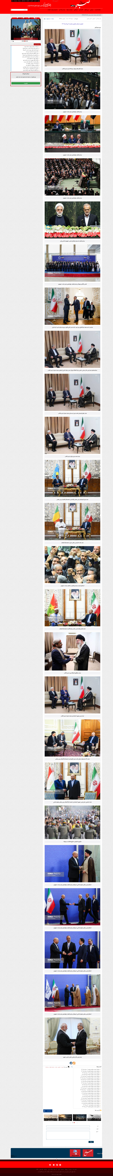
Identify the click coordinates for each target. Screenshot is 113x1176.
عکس (94, 18)
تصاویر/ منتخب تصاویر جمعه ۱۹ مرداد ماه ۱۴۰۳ (90, 1074)
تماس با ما (74, 1169)
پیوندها (19, 0)
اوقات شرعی (50, 1169)
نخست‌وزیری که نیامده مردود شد (32, 51)
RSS (37, 1169)
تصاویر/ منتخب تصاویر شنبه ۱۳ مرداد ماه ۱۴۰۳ (90, 1084)
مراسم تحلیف (51, 1067)
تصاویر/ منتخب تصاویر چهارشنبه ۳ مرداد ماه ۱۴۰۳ (90, 1099)
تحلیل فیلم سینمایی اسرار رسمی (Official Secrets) (91, 14)
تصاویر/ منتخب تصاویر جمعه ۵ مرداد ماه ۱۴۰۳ (90, 1096)
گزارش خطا (97, 1110)
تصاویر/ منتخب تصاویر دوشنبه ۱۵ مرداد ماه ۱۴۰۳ (90, 1081)
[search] (12, 10)
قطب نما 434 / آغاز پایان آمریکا (94, 1118)
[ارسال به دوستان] (46, 18)
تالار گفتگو (23, 0)
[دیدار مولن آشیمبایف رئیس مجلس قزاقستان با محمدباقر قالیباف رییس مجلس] (72, 479)
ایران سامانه (54, 1174)
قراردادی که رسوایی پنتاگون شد (32, 63)
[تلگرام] (60, 1165)
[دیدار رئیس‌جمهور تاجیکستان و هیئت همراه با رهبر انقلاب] (72, 695)
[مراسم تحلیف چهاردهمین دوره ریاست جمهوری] (72, 91)
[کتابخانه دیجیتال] (75, 1153)
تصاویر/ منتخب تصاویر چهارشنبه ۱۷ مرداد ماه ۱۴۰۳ (89, 1077)
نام (97, 1126)
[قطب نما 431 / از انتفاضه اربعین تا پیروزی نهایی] (51, 1117)
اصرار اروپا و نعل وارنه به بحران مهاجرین (30, 66)
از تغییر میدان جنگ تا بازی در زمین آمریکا (30, 48)
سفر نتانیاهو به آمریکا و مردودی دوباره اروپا (30, 53)
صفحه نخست (55, 1162)
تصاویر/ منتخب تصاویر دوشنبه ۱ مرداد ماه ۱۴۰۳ (90, 1101)
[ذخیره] (47, 18)
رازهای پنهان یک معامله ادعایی (32, 58)
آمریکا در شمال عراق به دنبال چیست (31, 46)
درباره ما (15, 0)
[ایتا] (57, 1165)
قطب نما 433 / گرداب (79, 1118)
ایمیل (97, 1128)
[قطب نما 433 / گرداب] (80, 1117)
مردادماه (47, 1067)
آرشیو (59, 1169)
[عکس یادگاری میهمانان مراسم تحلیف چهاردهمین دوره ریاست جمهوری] (72, 263)
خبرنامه (45, 1169)
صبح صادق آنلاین (98, 27)
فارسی (35, 0)
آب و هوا (55, 1169)
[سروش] (50, 1165)
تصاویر (59, 1067)
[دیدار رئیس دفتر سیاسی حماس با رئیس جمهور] (72, 1037)
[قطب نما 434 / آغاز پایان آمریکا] (94, 1117)
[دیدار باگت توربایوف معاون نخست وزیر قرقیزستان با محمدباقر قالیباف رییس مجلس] (72, 738)
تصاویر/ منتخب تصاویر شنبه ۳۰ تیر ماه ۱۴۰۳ (91, 1105)
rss (12, 0)
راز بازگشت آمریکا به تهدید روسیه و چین (30, 70)
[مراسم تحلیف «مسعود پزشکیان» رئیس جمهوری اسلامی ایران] (72, 220)
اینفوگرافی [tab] (19, 18)
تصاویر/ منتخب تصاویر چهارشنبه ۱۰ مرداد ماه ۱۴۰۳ (89, 1089)
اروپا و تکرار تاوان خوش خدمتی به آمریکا (30, 50)
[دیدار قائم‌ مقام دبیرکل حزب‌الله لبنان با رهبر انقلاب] (72, 48)
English (28, 0)
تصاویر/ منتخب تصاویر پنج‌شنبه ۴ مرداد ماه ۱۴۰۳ (90, 1091)
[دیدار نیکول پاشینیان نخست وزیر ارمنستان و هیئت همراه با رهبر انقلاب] (72, 393)
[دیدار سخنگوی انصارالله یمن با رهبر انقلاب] (72, 652)
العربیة (32, 0)
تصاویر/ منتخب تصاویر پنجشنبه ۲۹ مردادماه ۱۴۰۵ (26, 39)
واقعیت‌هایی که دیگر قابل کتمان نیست (31, 61)
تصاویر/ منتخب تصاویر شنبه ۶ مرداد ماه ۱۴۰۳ (90, 1094)
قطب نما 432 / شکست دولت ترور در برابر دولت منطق (65, 1119)
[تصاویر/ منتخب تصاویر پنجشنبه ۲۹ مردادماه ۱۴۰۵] (25, 29)
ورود (38, 0)
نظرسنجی (41, 1169)
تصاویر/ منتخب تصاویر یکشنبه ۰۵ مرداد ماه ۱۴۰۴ (90, 1071)
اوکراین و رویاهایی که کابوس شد (32, 65)
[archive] (13, 41)
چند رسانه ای (98, 18)
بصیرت (62, 1067)
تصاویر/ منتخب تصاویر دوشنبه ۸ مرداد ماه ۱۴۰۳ (90, 1093)
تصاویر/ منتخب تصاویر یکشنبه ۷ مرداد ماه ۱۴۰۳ (90, 1103)
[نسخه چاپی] (44, 18)
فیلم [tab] (30, 18)
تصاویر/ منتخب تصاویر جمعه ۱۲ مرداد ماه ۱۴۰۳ (90, 1086)
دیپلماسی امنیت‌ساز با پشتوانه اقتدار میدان (30, 56)
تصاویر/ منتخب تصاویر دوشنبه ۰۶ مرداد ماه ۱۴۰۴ (90, 1069)
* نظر (97, 1131)
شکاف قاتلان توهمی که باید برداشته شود (30, 60)
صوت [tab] (25, 18)
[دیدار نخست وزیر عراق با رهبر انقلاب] (72, 436)
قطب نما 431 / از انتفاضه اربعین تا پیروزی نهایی (51, 1119)
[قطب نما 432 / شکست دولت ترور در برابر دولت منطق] (65, 1117)
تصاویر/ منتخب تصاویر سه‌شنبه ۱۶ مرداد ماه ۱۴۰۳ (90, 1079)
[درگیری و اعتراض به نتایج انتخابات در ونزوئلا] (72, 823)
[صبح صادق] (88, 1153)
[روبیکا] (54, 1165)
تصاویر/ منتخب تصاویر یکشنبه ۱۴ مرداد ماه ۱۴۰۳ (90, 1083)
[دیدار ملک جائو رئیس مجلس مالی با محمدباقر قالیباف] (72, 522)
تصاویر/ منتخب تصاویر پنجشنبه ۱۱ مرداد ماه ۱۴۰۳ (90, 1088)
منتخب (56, 1067)
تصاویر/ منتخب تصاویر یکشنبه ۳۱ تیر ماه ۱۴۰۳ (90, 1106)
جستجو (62, 1169)
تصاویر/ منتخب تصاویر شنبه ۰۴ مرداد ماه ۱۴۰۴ (90, 1072)
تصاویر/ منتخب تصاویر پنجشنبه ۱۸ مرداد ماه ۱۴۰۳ (90, 1076)
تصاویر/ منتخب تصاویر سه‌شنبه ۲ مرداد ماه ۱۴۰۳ (90, 1098)
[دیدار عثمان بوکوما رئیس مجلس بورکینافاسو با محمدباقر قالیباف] (72, 608)
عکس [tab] (36, 18)
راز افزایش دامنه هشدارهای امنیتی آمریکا (30, 55)
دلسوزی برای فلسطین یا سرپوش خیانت (30, 68)
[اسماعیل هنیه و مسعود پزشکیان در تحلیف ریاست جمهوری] (72, 565)
